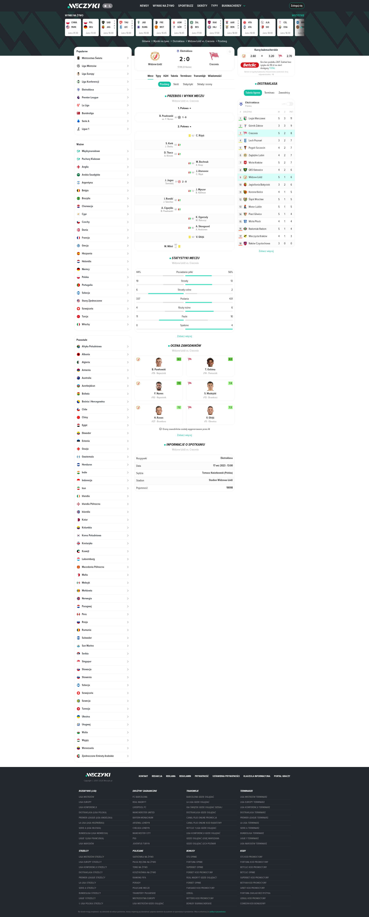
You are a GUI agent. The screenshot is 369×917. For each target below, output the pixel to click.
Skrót (176, 84)
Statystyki (188, 84)
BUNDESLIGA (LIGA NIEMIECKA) (93, 833)
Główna (146, 41)
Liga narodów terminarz (253, 843)
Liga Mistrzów (86, 796)
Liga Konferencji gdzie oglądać (203, 833)
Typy (214, 5)
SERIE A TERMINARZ (249, 828)
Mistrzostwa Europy (144, 898)
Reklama (170, 776)
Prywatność (202, 776)
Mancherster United (144, 812)
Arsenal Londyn (141, 822)
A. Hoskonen (201, 229)
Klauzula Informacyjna (257, 776)
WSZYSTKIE (298, 15)
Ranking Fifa (139, 877)
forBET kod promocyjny (199, 872)
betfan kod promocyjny (253, 882)
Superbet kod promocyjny (254, 877)
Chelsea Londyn (141, 828)
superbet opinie (194, 867)
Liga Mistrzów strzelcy (91, 856)
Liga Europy (85, 802)
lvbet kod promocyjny (252, 888)
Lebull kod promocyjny (253, 898)
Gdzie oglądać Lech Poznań (201, 843)
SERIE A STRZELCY (87, 888)
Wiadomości (214, 76)
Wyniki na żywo (163, 5)
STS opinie (191, 856)
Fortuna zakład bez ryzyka (255, 893)
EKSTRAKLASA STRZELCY (91, 872)
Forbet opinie (193, 882)
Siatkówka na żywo (143, 856)
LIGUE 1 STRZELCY (87, 898)
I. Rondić (168, 198)
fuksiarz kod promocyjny (200, 888)
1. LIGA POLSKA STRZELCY (91, 903)
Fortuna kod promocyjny (254, 862)
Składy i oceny (204, 84)
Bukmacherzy (231, 5)
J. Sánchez (168, 201)
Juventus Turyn (141, 843)
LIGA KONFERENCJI (88, 807)
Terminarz (185, 76)
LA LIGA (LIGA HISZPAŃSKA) (91, 822)
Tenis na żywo (140, 867)
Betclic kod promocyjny (253, 867)
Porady (137, 882)
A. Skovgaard (203, 226)
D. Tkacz (168, 152)
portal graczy (282, 776)
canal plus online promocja (201, 817)
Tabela (174, 76)
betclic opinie (247, 872)
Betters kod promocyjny (200, 898)
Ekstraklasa (178, 41)
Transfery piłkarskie (144, 893)
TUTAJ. (272, 68)
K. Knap (199, 165)
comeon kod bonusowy (253, 903)
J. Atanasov (202, 171)
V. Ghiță (200, 237)
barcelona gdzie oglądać (200, 796)
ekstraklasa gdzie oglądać (201, 812)
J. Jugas (169, 180)
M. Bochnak (202, 161)
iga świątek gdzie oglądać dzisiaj (204, 807)
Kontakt (143, 776)
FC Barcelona (140, 796)
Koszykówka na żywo (144, 872)
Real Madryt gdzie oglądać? (201, 877)
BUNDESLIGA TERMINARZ (252, 833)
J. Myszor (201, 189)
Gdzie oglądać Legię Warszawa (202, 838)
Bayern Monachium (143, 817)
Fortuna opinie (194, 862)
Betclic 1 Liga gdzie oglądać (201, 828)
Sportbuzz (185, 5)
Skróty (202, 5)
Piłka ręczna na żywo (144, 862)
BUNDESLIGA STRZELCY (90, 893)
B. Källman (201, 192)
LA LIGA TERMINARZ (249, 822)
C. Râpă (200, 135)
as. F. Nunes (167, 119)
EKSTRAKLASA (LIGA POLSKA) (92, 812)
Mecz (150, 76)
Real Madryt (139, 802)
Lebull (189, 893)
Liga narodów (86, 843)
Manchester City (142, 833)
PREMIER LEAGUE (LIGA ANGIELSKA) (95, 817)
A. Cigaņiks (167, 208)
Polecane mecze (141, 888)
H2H (165, 76)
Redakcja (157, 776)
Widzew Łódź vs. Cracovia (201, 41)
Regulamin (185, 776)
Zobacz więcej (184, 336)
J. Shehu (169, 146)
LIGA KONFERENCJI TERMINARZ (255, 807)
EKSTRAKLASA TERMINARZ (253, 812)
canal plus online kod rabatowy (204, 822)
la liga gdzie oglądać (197, 802)
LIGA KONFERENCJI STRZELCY (93, 867)
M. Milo (168, 246)
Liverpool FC (139, 807)
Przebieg (164, 84)
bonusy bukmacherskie (199, 903)
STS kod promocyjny (251, 856)
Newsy (144, 5)
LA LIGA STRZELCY (87, 882)
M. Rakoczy (201, 220)
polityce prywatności (218, 911)
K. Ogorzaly (202, 217)
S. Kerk (169, 143)
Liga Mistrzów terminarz (253, 796)
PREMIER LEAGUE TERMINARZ (254, 817)
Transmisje (200, 76)
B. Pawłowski (166, 116)
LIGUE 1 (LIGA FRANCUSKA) (91, 838)
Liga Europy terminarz (252, 802)
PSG (134, 838)
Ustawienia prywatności (226, 776)
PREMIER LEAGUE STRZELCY (92, 877)
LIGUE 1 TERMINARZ (249, 838)
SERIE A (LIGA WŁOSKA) (90, 828)
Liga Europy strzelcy (90, 862)
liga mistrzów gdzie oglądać (148, 903)
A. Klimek (168, 155)
